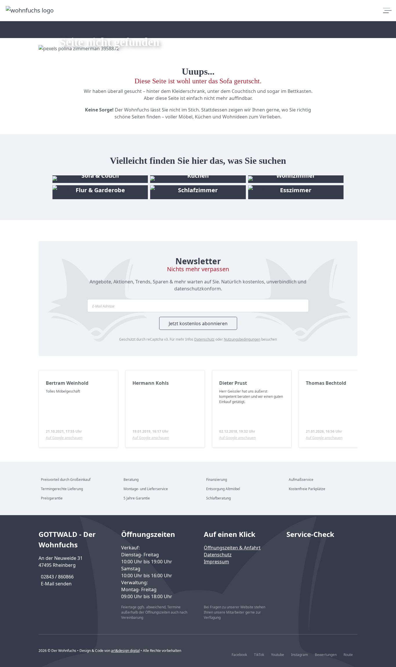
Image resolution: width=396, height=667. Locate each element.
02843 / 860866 (57, 576)
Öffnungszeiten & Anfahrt (232, 547)
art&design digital (125, 650)
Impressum (216, 561)
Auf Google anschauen (64, 437)
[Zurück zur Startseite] (30, 10)
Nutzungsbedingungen (242, 339)
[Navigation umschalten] (385, 10)
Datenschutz (204, 339)
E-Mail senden (56, 583)
